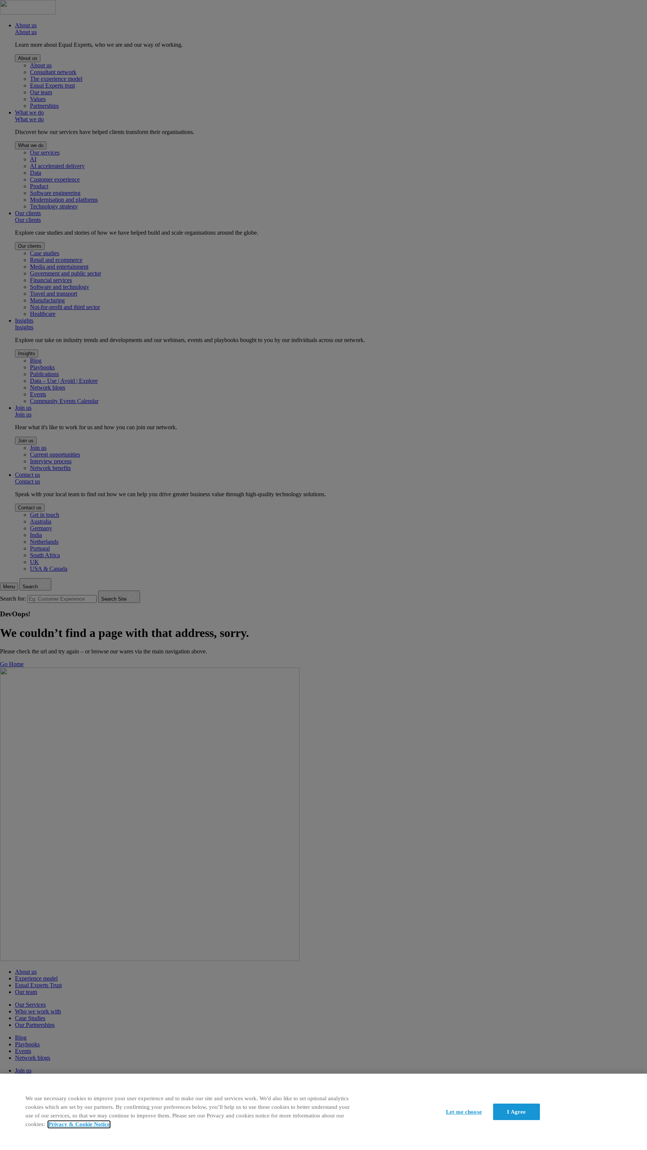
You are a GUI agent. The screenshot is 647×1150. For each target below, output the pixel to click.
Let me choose (464, 1111)
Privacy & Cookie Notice (79, 1124)
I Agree (516, 1111)
